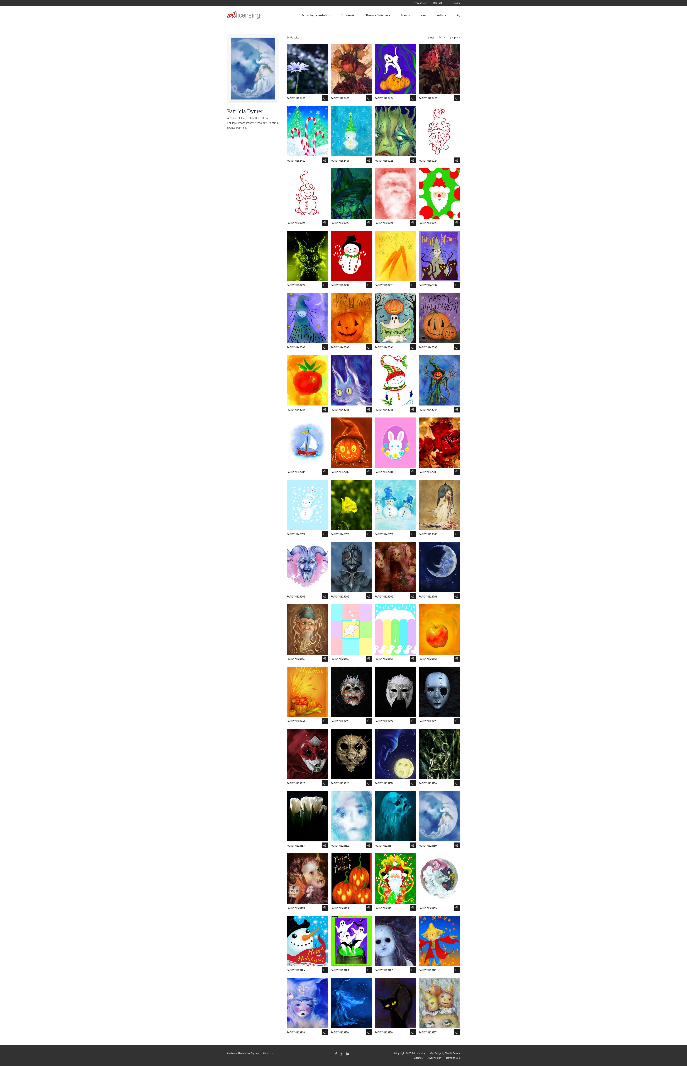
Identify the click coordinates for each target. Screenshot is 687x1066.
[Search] (458, 15)
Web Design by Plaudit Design (445, 1053)
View (431, 37)
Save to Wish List (325, 98)
